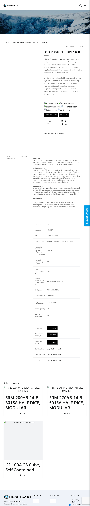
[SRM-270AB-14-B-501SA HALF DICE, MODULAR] (66, 389)
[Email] (66, 124)
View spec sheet (51, 115)
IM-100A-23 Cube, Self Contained (22, 467)
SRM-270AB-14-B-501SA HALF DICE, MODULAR (66, 403)
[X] (62, 121)
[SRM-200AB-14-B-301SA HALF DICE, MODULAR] (23, 389)
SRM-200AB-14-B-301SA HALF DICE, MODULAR (22, 403)
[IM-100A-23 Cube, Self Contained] (23, 440)
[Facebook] (58, 121)
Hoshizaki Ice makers (45, 188)
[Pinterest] (62, 124)
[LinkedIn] (66, 121)
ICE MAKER (15, 42)
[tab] (14, 155)
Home (8, 42)
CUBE (22, 42)
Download (52, 328)
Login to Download (54, 349)
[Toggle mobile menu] (85, 5)
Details (24, 413)
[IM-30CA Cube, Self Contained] (24, 117)
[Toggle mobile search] (80, 5)
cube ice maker (64, 59)
